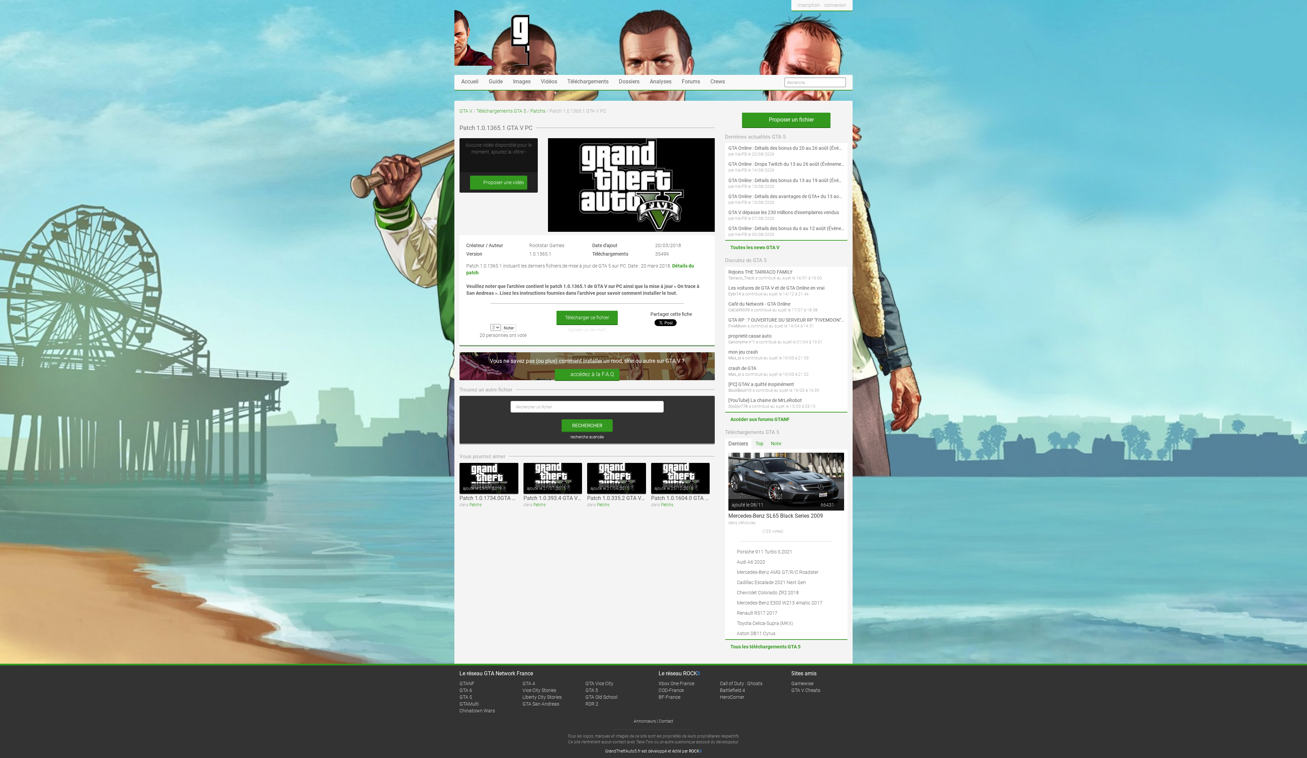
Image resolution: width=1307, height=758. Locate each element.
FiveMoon (737, 326)
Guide (496, 81)
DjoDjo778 (738, 406)
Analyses (661, 81)
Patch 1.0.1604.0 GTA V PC (683, 498)
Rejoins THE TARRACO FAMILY (760, 272)
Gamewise (802, 683)
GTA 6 (465, 690)
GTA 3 (591, 690)
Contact (666, 721)
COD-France (671, 690)
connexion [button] (835, 5)
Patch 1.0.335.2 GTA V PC (618, 498)
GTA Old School (601, 697)
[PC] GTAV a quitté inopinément (761, 384)
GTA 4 (528, 683)
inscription (809, 5)
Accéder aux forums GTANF (760, 419)
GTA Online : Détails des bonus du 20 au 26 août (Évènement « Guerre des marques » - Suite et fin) (786, 148)
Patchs (537, 111)
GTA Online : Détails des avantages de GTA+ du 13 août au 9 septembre (786, 196)
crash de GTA (742, 368)
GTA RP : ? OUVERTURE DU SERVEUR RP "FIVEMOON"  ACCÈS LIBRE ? (786, 320)
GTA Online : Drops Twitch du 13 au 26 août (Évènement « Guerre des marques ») (786, 164)
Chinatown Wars (477, 710)
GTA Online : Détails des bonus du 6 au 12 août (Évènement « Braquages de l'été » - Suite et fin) (786, 228)
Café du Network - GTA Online (759, 304)
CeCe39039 (739, 310)
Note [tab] (776, 443)
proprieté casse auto (750, 336)
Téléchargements (588, 81)
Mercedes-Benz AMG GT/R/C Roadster (778, 572)
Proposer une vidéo (503, 182)
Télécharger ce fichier (587, 317)
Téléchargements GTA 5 (501, 111)
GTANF (466, 683)
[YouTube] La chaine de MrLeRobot (765, 400)
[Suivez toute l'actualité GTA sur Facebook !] (797, 18)
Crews (717, 81)
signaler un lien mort (587, 329)
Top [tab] (759, 443)
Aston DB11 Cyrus (756, 633)
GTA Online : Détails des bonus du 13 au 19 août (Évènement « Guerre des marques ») (786, 180)
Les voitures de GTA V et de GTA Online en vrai (776, 288)
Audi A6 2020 (751, 562)
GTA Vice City (599, 683)
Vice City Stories (539, 690)
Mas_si (734, 358)
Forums (691, 81)
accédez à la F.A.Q (592, 374)
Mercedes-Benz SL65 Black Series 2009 (775, 516)
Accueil (470, 81)
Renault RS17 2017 (757, 613)
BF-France (669, 697)
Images (522, 81)
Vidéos (549, 81)
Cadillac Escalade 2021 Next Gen (771, 582)
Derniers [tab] (738, 443)
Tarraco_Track (741, 278)
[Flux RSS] (845, 18)
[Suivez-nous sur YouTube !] (833, 18)
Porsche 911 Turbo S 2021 (764, 551)
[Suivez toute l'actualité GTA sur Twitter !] (807, 18)
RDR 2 (591, 704)
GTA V (465, 111)
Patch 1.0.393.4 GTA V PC (554, 498)
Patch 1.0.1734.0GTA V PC (491, 498)
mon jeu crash (743, 352)
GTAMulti (469, 704)
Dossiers (629, 81)
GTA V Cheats (805, 690)
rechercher (587, 425)
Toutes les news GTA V (754, 247)
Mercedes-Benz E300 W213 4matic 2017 (779, 603)
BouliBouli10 (740, 390)
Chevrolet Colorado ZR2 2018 (768, 592)
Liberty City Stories (542, 697)
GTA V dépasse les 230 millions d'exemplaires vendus (783, 212)
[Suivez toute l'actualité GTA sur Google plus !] (820, 18)
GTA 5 (465, 697)
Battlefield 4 (732, 690)
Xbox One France (676, 683)
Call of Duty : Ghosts (741, 683)
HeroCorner (732, 697)
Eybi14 (734, 294)
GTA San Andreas (540, 704)
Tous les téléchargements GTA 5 (765, 646)
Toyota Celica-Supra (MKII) (765, 623)
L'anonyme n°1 (741, 342)
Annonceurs (645, 721)
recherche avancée (587, 437)
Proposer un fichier (791, 119)
